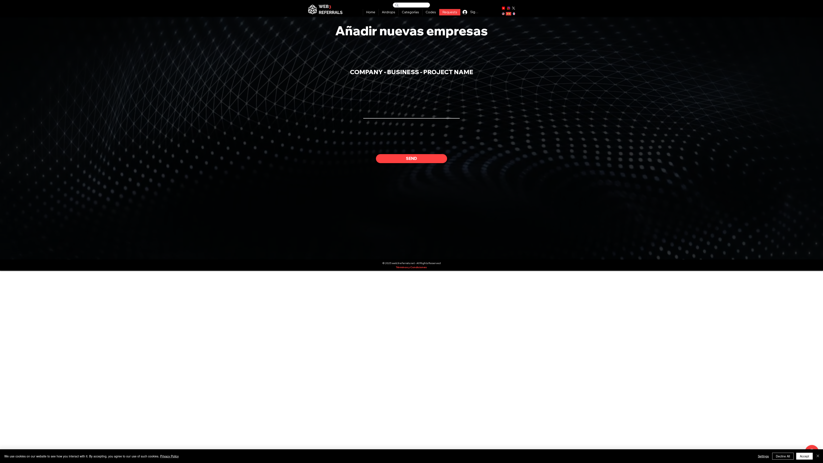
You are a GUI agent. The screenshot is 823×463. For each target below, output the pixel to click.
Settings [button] (763, 456)
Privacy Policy (169, 456)
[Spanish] (508, 13)
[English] (503, 13)
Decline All (783, 456)
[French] (514, 13)
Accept (804, 456)
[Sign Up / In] (465, 12)
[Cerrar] (817, 456)
